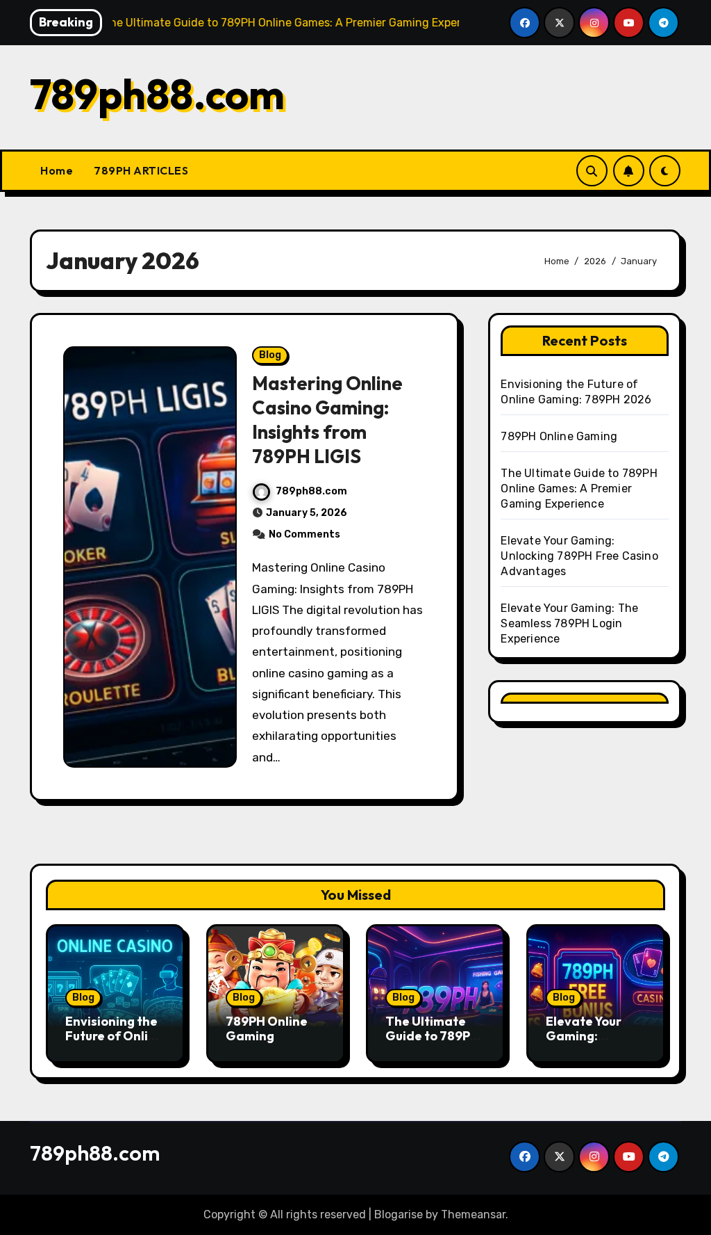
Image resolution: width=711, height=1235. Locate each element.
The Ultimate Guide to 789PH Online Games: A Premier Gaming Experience (579, 488)
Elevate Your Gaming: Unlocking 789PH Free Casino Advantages (579, 556)
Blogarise (398, 1214)
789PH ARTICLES (141, 170)
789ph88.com (157, 93)
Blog (270, 355)
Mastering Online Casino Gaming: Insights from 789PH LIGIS (327, 419)
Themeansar (473, 1214)
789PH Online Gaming (559, 436)
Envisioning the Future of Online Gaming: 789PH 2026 (114, 1043)
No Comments (304, 534)
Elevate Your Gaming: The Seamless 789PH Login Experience (569, 623)
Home (56, 170)
